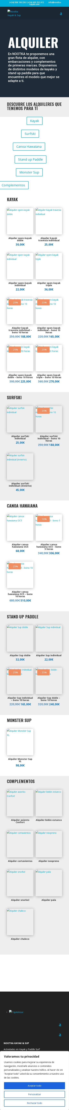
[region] (34, 1080)
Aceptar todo (34, 1085)
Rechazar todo (34, 1103)
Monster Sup (29, 172)
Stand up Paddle (30, 159)
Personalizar (34, 1094)
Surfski (30, 133)
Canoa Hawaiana (29, 146)
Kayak (34, 121)
